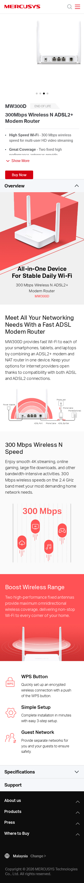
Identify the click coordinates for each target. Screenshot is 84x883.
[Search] (70, 7)
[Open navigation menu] (77, 7)
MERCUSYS (22, 6)
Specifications (19, 772)
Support (13, 785)
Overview (14, 186)
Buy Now (19, 174)
